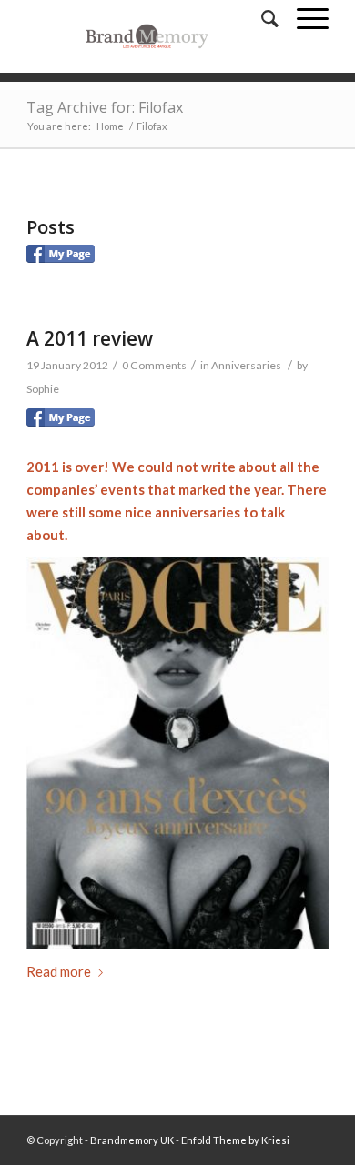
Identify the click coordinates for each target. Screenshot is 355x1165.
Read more (58, 971)
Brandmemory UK (132, 1140)
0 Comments (154, 365)
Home (110, 126)
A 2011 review (89, 338)
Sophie (42, 389)
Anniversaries (246, 365)
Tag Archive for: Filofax (104, 107)
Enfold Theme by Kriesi (235, 1140)
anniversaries (197, 512)
